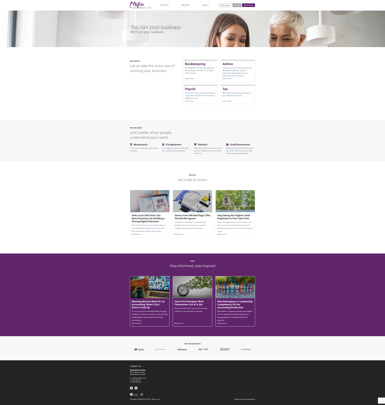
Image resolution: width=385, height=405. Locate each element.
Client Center (225, 5)
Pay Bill (237, 5)
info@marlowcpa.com (139, 378)
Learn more (197, 78)
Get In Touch (248, 5)
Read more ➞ (150, 234)
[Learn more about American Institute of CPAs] (134, 394)
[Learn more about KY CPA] (141, 394)
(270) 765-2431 (136, 382)
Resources (205, 5)
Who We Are (185, 5)
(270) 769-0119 (136, 380)
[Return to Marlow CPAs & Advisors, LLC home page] (140, 5)
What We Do (165, 5)
